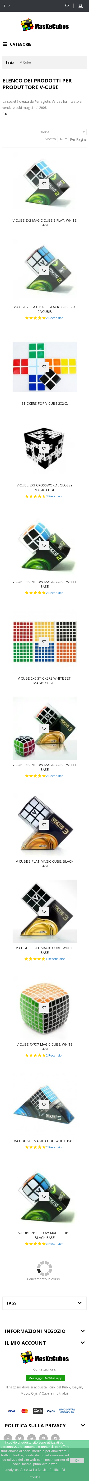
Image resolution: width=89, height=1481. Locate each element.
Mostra (50, 139)
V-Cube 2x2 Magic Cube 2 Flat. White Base (44, 222)
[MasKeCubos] (44, 24)
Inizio (10, 62)
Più (4, 113)
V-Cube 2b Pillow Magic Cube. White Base (45, 584)
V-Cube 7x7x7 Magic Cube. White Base (44, 1046)
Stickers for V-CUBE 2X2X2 (45, 403)
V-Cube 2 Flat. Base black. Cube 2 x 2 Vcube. (44, 309)
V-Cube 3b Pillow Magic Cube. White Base (45, 767)
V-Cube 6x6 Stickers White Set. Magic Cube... (44, 680)
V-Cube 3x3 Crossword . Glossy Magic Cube (44, 487)
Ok (77, 1460)
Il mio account (25, 1343)
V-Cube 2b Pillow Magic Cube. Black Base (44, 1235)
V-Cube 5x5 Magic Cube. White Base (44, 1141)
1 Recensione (55, 959)
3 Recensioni (55, 496)
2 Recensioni (55, 318)
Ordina (44, 132)
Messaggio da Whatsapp (45, 1378)
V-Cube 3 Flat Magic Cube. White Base (44, 950)
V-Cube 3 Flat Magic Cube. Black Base (44, 863)
